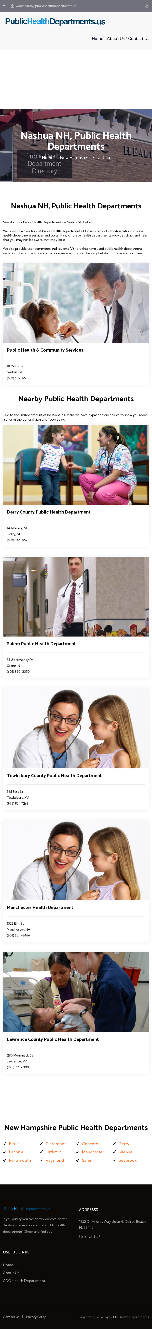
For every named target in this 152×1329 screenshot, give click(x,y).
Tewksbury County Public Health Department (54, 776)
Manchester (93, 1151)
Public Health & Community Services (45, 350)
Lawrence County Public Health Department (53, 1039)
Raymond (55, 1160)
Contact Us (90, 1236)
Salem (88, 1160)
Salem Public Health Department (41, 644)
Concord (90, 1143)
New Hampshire (75, 157)
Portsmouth (20, 1160)
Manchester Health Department (40, 908)
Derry (124, 1143)
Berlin (14, 1143)
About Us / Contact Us (128, 38)
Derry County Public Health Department (48, 512)
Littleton (54, 1151)
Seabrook (128, 1160)
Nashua (103, 157)
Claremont (56, 1143)
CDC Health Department (24, 1280)
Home (97, 38)
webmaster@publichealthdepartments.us (46, 6)
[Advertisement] (76, 79)
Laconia (16, 1151)
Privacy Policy (36, 1317)
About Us (11, 1272)
